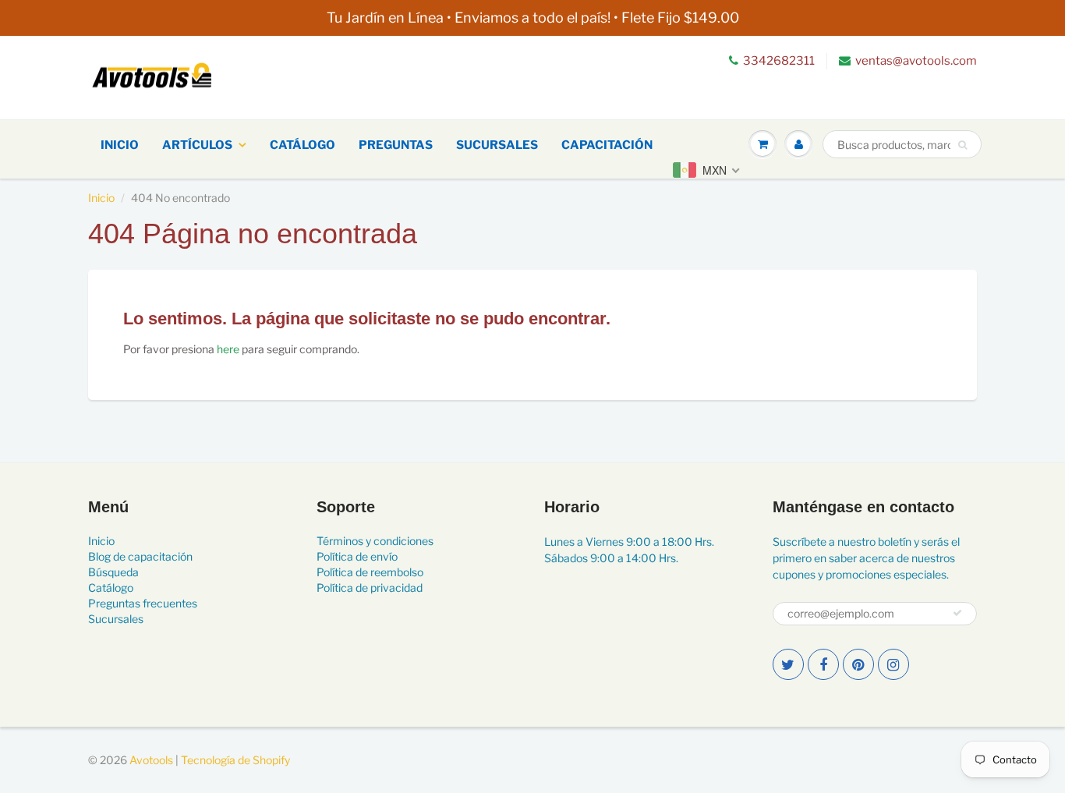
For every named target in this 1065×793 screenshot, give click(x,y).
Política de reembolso (370, 572)
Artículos (197, 145)
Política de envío (357, 556)
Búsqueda (113, 572)
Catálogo (302, 145)
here (228, 349)
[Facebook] (823, 664)
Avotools (151, 759)
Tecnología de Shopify (235, 759)
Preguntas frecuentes (142, 603)
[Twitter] (788, 664)
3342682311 (779, 61)
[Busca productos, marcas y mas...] (962, 145)
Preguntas (396, 145)
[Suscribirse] (957, 612)
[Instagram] (893, 664)
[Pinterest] (858, 664)
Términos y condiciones (375, 540)
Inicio (120, 145)
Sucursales (497, 145)
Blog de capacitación (140, 556)
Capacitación (607, 145)
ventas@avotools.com (916, 61)
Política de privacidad (370, 587)
